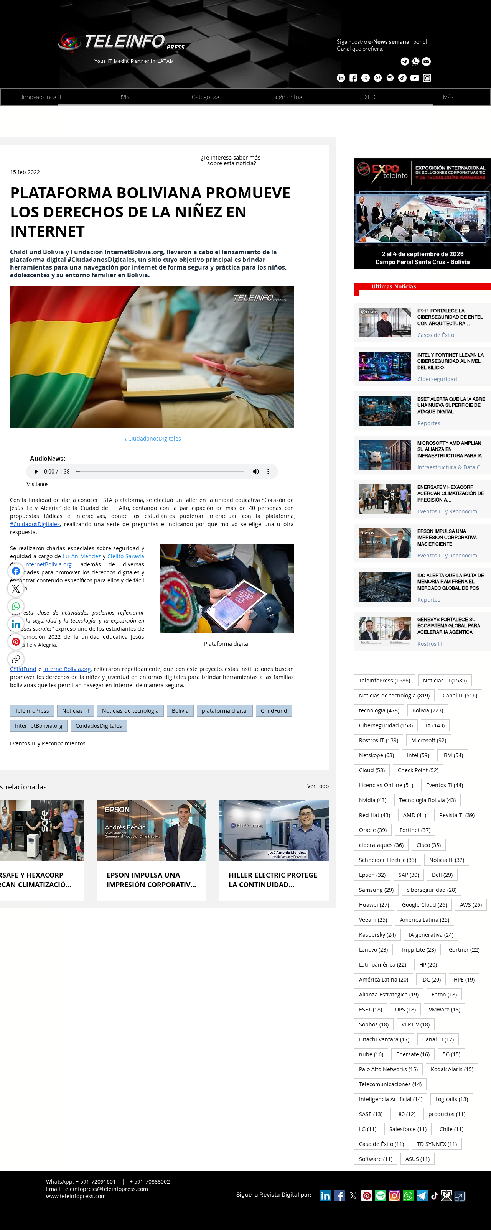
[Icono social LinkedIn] (325, 1195)
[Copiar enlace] (16, 659)
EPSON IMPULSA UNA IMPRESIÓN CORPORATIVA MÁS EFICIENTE (151, 880)
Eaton (447, 994)
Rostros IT (430, 643)
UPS (408, 1009)
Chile (454, 1129)
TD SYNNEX (439, 1144)
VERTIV (418, 1024)
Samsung (379, 889)
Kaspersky (380, 934)
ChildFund (274, 710)
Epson (374, 874)
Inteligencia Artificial (393, 1099)
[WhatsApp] (16, 606)
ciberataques (384, 845)
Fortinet (417, 830)
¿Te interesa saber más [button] (231, 157)
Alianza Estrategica (391, 994)
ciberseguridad (434, 889)
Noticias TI (75, 710)
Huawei (376, 904)
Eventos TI (447, 785)
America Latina (427, 919)
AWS (473, 904)
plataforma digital (225, 710)
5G (454, 1054)
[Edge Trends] (390, 78)
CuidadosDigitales (99, 725)
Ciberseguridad (437, 379)
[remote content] (152, 471)
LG (370, 1129)
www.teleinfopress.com (76, 1196)
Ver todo (318, 785)
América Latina (386, 979)
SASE (373, 1114)
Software (378, 1159)
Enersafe (415, 1054)
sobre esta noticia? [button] (231, 163)
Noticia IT (449, 859)
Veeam (375, 919)
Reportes (428, 423)
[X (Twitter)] (16, 589)
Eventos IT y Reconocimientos (48, 743)
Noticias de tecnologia (130, 710)
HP (430, 964)
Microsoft (431, 740)
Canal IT (462, 695)
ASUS (420, 1159)
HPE (466, 979)
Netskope (379, 755)
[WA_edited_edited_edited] (408, 1195)
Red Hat (377, 815)
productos (449, 1114)
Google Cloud (427, 904)
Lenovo (376, 949)
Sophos (376, 1024)
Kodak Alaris (454, 1069)
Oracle (375, 830)
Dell (445, 874)
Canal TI (440, 1039)
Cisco (431, 845)
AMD (417, 815)
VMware (447, 1009)
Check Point (420, 770)
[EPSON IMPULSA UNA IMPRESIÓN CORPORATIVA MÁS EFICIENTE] (152, 830)
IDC (433, 979)
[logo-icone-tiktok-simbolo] (434, 1196)
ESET (373, 1009)
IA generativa (433, 934)
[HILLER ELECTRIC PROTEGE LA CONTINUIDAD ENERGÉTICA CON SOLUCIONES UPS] (274, 830)
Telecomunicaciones (393, 1084)
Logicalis (454, 1099)
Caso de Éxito (384, 1144)
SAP (411, 874)
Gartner (466, 949)
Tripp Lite (421, 949)
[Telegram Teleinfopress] (404, 61)
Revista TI (459, 815)
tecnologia (381, 710)
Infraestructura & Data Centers (451, 467)
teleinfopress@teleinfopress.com (105, 1188)
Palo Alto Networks (391, 1069)
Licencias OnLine (388, 785)
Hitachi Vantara (386, 1039)
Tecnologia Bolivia (430, 800)
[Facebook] (16, 571)
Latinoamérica (385, 964)
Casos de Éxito (435, 335)
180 (407, 1114)
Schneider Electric (390, 859)
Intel (420, 755)
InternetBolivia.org (39, 725)
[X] (365, 78)
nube (373, 1054)
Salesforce (410, 1129)
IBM (455, 755)
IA (438, 725)
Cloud (374, 770)
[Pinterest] (16, 642)
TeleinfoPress (32, 710)
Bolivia (180, 710)
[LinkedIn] (16, 624)
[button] (426, 61)
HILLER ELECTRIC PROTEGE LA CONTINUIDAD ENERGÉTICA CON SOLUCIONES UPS (273, 880)
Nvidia (375, 800)
